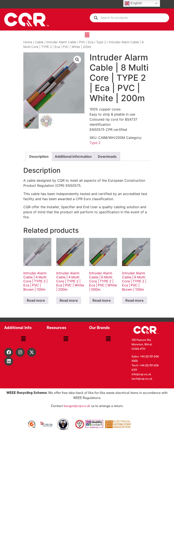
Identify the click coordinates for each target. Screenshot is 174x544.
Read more (36, 300)
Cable (39, 42)
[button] (87, 35)
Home (27, 42)
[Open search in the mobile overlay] (129, 18)
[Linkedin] (8, 361)
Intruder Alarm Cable (61, 42)
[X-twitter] (31, 352)
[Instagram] (20, 352)
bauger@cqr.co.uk (77, 406)
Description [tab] (39, 156)
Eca (90, 42)
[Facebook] (8, 352)
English (136, 3)
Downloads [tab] (107, 156)
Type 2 (101, 42)
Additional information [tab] (73, 156)
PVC (82, 42)
